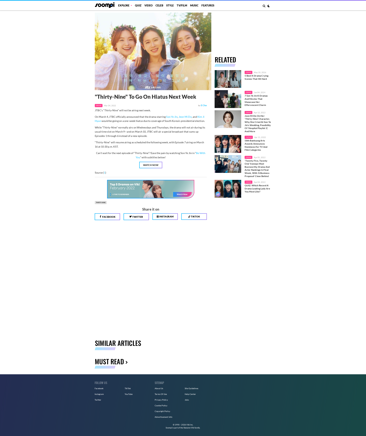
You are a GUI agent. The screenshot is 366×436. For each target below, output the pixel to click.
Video (148, 5)
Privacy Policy (161, 400)
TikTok (128, 388)
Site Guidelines (191, 388)
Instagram (166, 216)
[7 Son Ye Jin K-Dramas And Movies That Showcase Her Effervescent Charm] (228, 99)
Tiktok (195, 216)
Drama (98, 105)
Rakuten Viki (189, 428)
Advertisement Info (163, 417)
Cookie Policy (161, 405)
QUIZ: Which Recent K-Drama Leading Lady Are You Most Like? (257, 188)
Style (170, 5)
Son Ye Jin (172, 116)
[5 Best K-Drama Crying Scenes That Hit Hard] (228, 79)
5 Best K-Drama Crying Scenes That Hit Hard (256, 77)
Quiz (138, 5)
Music (194, 5)
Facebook (109, 216)
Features (207, 5)
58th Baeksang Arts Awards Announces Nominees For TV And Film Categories (256, 145)
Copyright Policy (162, 411)
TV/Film (248, 137)
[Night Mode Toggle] (268, 6)
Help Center (190, 394)
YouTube (129, 394)
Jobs (187, 400)
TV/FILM (182, 5)
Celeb (159, 5)
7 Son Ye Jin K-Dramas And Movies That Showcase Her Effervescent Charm (256, 100)
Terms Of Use (161, 394)
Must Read (109, 361)
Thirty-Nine (101, 202)
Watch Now (151, 165)
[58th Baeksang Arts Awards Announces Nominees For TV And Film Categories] (228, 144)
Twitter (137, 216)
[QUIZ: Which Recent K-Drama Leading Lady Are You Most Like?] (228, 189)
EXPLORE (123, 5)
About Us (159, 388)
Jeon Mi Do (185, 116)
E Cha (204, 105)
